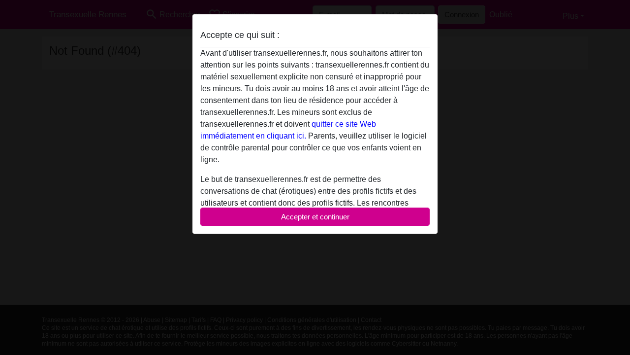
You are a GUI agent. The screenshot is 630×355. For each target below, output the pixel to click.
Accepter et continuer (315, 217)
